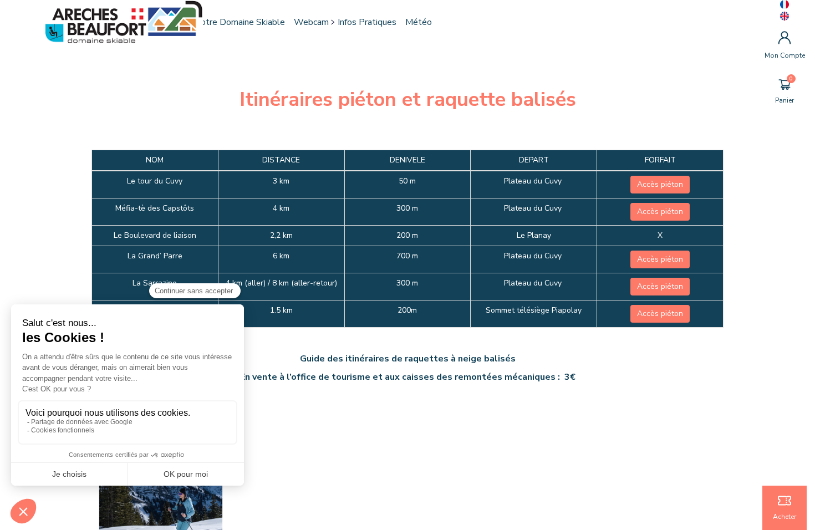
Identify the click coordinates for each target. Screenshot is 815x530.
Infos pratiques (367, 22)
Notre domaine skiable (239, 22)
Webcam (311, 22)
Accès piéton (660, 184)
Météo (418, 22)
